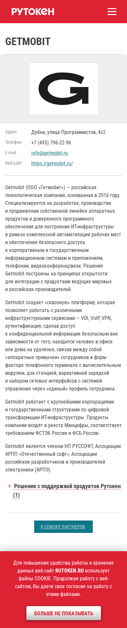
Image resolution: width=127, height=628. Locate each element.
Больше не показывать (63, 613)
